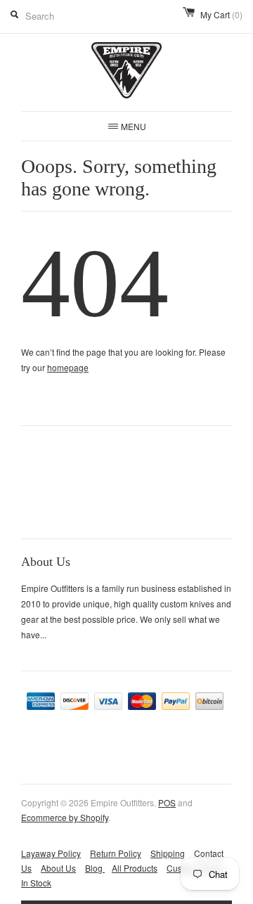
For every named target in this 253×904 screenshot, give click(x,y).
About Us (58, 868)
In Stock (36, 883)
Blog (95, 868)
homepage (68, 367)
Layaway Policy (51, 853)
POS (167, 802)
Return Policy (115, 853)
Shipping (167, 853)
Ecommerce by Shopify (64, 817)
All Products (134, 868)
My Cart (221, 14)
